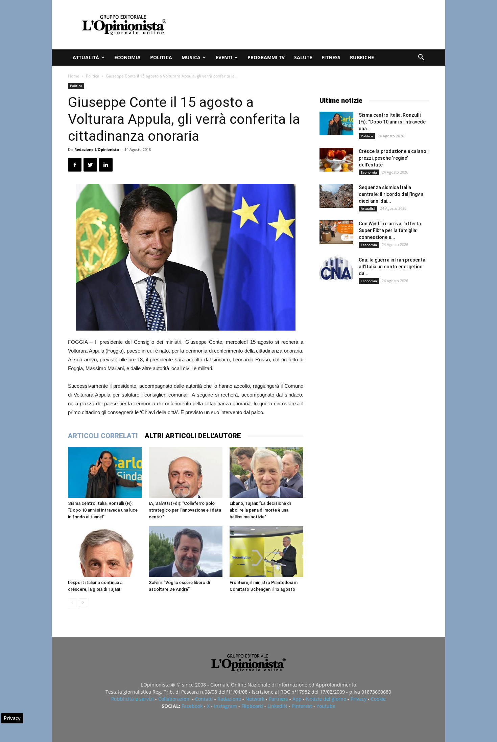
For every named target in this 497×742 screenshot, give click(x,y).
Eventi (224, 57)
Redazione (229, 699)
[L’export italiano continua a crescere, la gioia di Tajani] (105, 551)
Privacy (358, 699)
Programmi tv (266, 57)
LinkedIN (277, 706)
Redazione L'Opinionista (96, 149)
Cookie (378, 699)
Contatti (204, 699)
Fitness (331, 57)
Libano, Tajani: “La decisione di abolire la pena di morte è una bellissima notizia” (260, 510)
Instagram (225, 706)
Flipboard (252, 706)
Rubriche (362, 57)
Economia (127, 57)
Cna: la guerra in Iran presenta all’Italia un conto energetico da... (392, 266)
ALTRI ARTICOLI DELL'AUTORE (193, 436)
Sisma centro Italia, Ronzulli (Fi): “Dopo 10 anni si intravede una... (392, 121)
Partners (278, 699)
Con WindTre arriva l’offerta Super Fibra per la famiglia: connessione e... (390, 230)
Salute (303, 57)
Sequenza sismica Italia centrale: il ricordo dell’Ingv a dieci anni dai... (391, 194)
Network (254, 699)
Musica (191, 57)
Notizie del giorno (326, 699)
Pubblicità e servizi (132, 699)
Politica (161, 57)
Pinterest (302, 706)
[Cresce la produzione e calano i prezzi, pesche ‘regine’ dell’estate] (336, 160)
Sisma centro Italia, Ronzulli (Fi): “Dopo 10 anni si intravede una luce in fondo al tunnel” (103, 510)
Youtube (325, 706)
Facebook (192, 706)
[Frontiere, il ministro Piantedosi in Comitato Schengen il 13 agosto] (266, 551)
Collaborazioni (174, 699)
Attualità (86, 57)
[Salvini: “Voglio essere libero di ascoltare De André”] (185, 551)
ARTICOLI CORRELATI (103, 436)
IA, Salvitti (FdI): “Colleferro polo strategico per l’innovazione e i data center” (185, 510)
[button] (421, 58)
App (297, 699)
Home (73, 76)
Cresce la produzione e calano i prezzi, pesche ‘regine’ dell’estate (393, 158)
